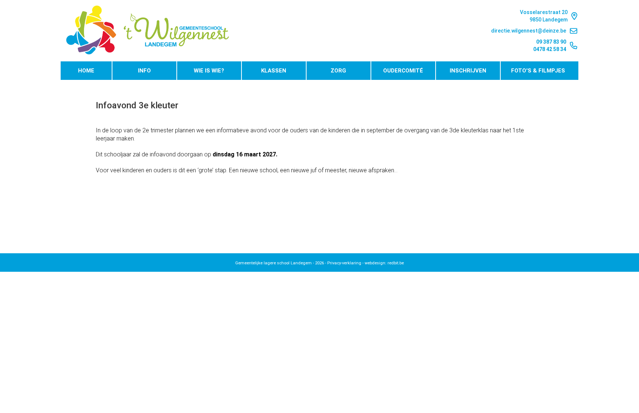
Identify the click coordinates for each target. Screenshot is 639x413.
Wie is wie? (209, 70)
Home (86, 70)
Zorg (338, 70)
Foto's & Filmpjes (538, 70)
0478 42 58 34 (549, 49)
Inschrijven (468, 70)
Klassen (273, 70)
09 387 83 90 (551, 42)
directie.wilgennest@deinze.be (528, 31)
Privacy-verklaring (344, 263)
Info (144, 70)
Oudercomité (403, 70)
